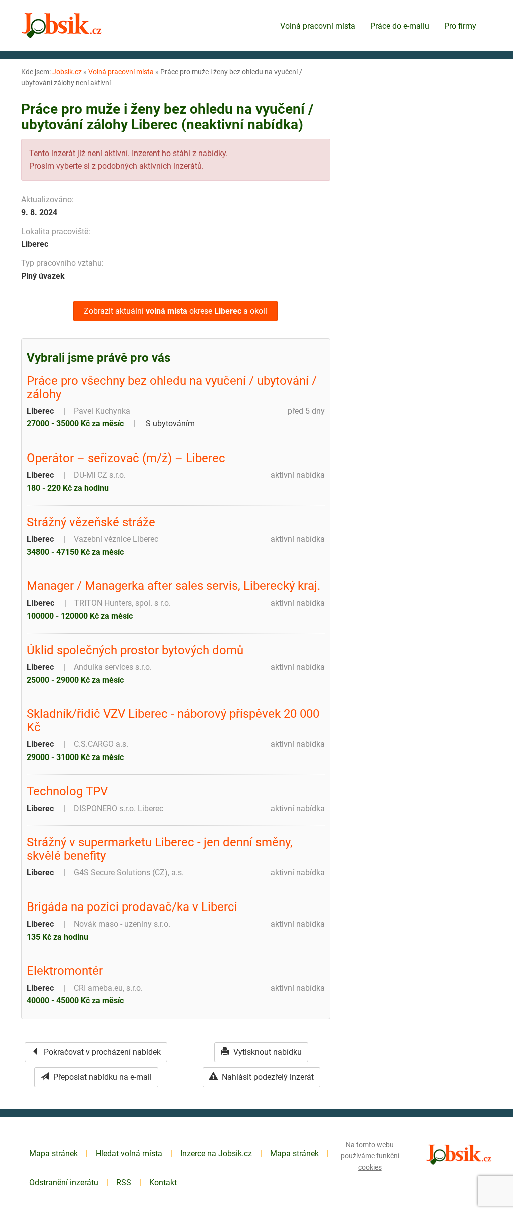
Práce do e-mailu (399, 26)
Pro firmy (460, 26)
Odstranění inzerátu (63, 1182)
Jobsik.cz (67, 72)
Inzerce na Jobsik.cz (216, 1153)
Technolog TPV (67, 791)
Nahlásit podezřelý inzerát (267, 1077)
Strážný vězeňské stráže (91, 522)
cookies (370, 1167)
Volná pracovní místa (317, 26)
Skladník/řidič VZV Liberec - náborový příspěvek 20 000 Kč (173, 720)
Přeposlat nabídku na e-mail (101, 1077)
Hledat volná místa (129, 1153)
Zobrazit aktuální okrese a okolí (175, 311)
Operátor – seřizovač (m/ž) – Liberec (126, 458)
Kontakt (163, 1182)
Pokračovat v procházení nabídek (101, 1052)
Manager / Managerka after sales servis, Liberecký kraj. (173, 585)
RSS (123, 1182)
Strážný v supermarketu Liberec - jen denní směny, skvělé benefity (160, 849)
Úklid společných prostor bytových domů (135, 650)
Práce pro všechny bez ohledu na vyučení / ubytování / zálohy (172, 387)
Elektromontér (65, 970)
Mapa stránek (53, 1153)
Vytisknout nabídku (266, 1052)
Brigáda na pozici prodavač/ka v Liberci (132, 907)
